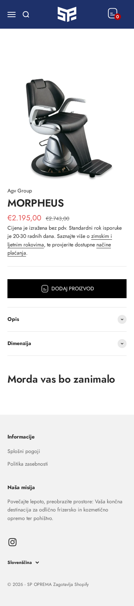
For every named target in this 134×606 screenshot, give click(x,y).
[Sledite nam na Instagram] (12, 542)
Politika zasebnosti (27, 464)
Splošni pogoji (23, 451)
